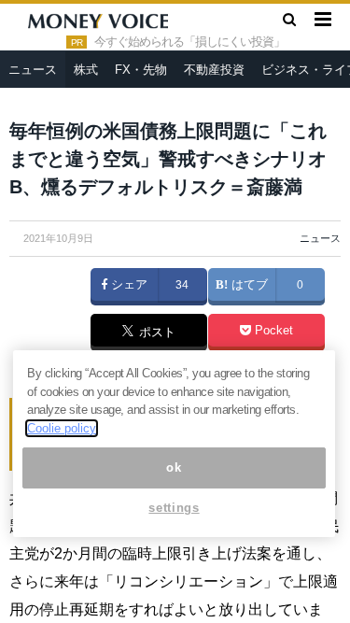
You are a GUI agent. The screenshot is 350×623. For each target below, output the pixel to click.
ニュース (32, 70)
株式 (86, 70)
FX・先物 (141, 70)
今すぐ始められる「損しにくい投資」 (189, 42)
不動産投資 (214, 70)
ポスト (155, 333)
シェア (127, 284)
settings (173, 508)
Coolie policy (61, 428)
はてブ (248, 284)
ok (173, 467)
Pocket (272, 330)
